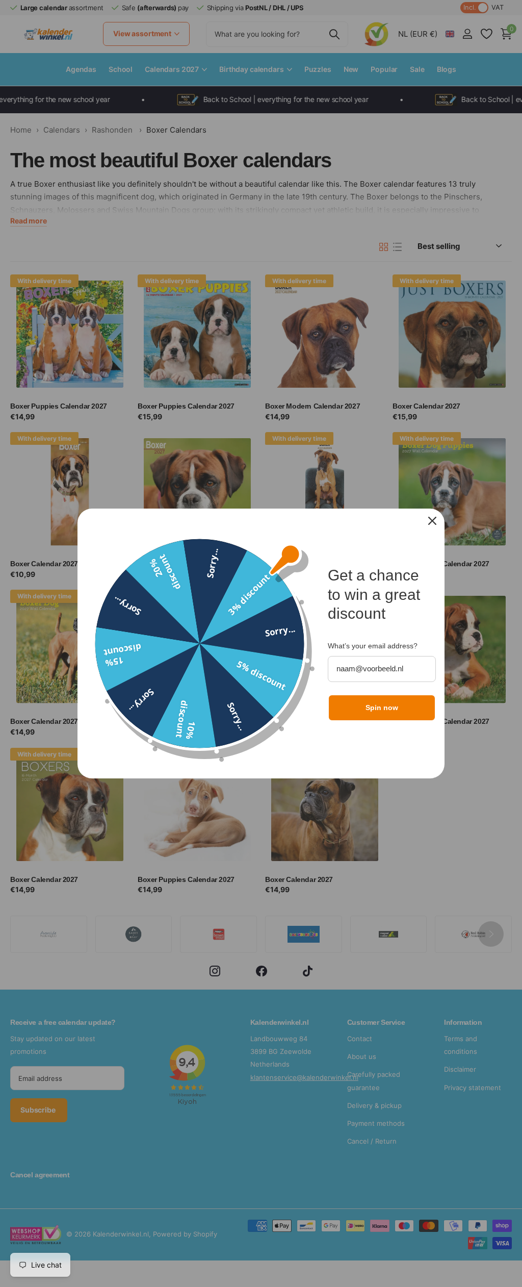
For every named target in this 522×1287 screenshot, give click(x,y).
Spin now (382, 707)
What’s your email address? (372, 646)
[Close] (432, 521)
